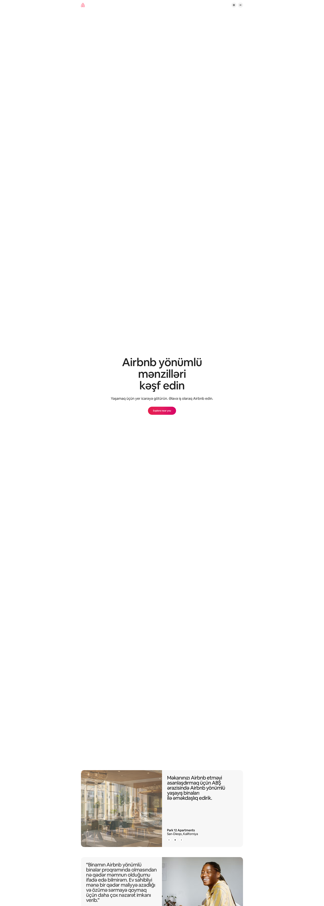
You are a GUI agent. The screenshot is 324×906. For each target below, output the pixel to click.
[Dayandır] (175, 840)
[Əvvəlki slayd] (169, 840)
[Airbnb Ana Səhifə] (83, 5)
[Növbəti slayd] (181, 840)
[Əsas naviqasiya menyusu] (240, 5)
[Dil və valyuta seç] (233, 5)
